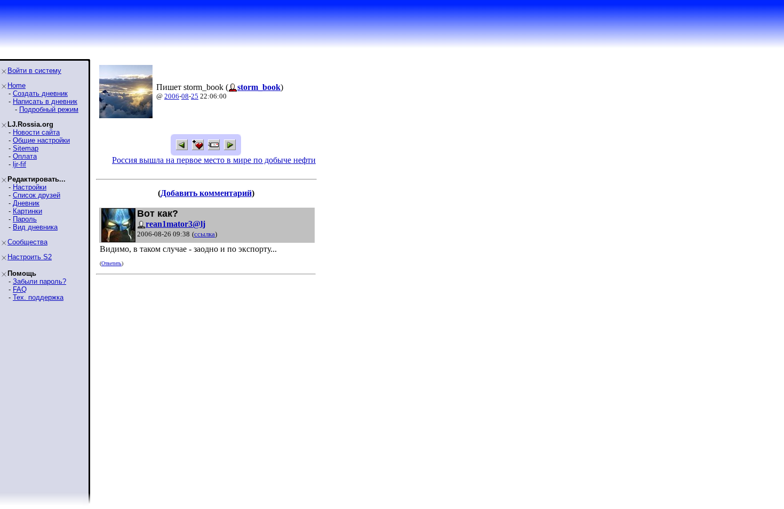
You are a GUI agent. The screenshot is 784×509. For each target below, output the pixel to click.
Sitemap (25, 148)
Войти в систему (34, 71)
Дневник (26, 203)
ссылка (204, 234)
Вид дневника (35, 227)
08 (185, 96)
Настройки (29, 187)
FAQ (20, 289)
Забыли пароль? (39, 281)
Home (16, 85)
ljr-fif (19, 164)
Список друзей (36, 195)
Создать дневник (40, 93)
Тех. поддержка (38, 297)
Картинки (27, 211)
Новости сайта (36, 132)
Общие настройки (41, 140)
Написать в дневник (45, 101)
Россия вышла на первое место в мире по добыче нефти (214, 160)
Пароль (25, 219)
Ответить (111, 263)
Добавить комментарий (206, 193)
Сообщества (27, 242)
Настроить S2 (29, 257)
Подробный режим (48, 109)
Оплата (25, 156)
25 (194, 96)
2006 (171, 96)
